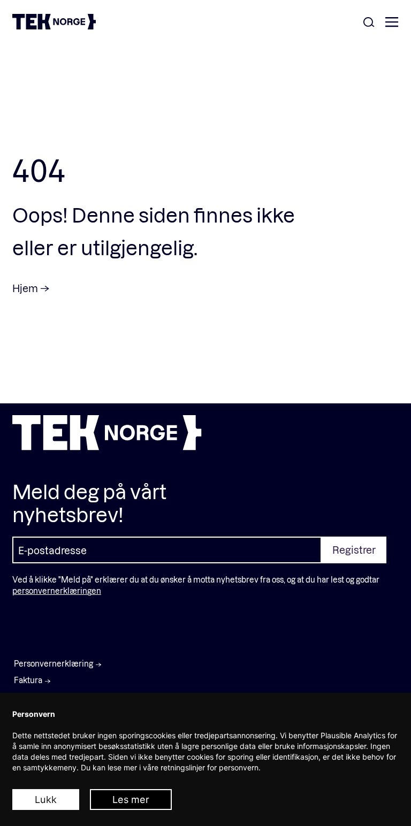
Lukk (46, 799)
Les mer (130, 799)
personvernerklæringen (56, 590)
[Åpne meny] (392, 22)
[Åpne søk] (368, 22)
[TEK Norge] (54, 26)
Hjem (25, 288)
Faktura (28, 680)
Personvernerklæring (53, 663)
